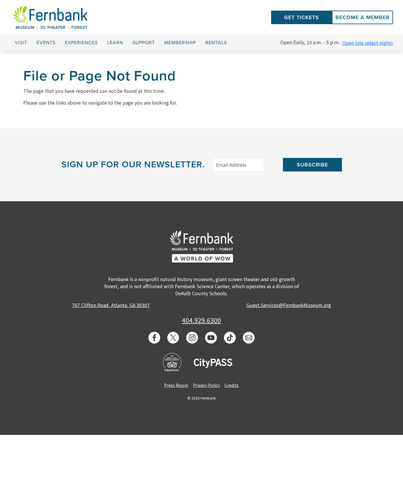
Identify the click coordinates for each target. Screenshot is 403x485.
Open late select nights (367, 42)
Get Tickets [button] (301, 17)
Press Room (176, 385)
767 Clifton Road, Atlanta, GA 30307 (111, 305)
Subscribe (312, 164)
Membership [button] (180, 43)
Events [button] (46, 43)
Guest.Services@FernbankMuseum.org (288, 305)
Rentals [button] (216, 43)
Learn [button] (115, 43)
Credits (232, 385)
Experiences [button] (81, 43)
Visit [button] (21, 43)
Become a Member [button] (362, 17)
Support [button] (143, 43)
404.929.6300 (201, 320)
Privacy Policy (206, 385)
